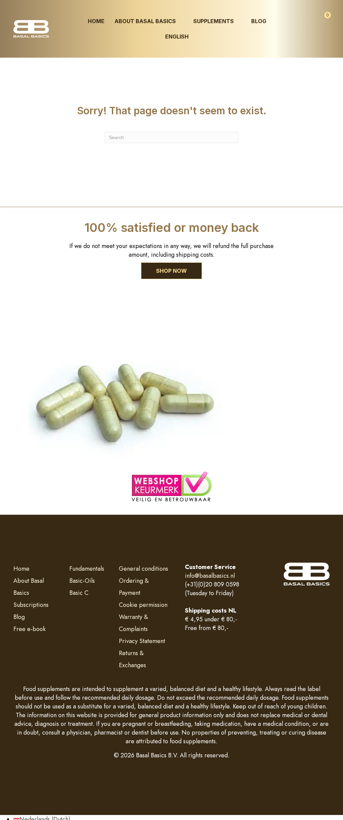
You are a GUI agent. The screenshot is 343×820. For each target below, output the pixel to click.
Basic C (78, 592)
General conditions (143, 568)
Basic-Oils (82, 580)
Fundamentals (86, 568)
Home (21, 568)
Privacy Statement (142, 641)
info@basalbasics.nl (210, 575)
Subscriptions (31, 605)
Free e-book (29, 629)
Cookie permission (143, 605)
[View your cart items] (322, 21)
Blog (19, 617)
